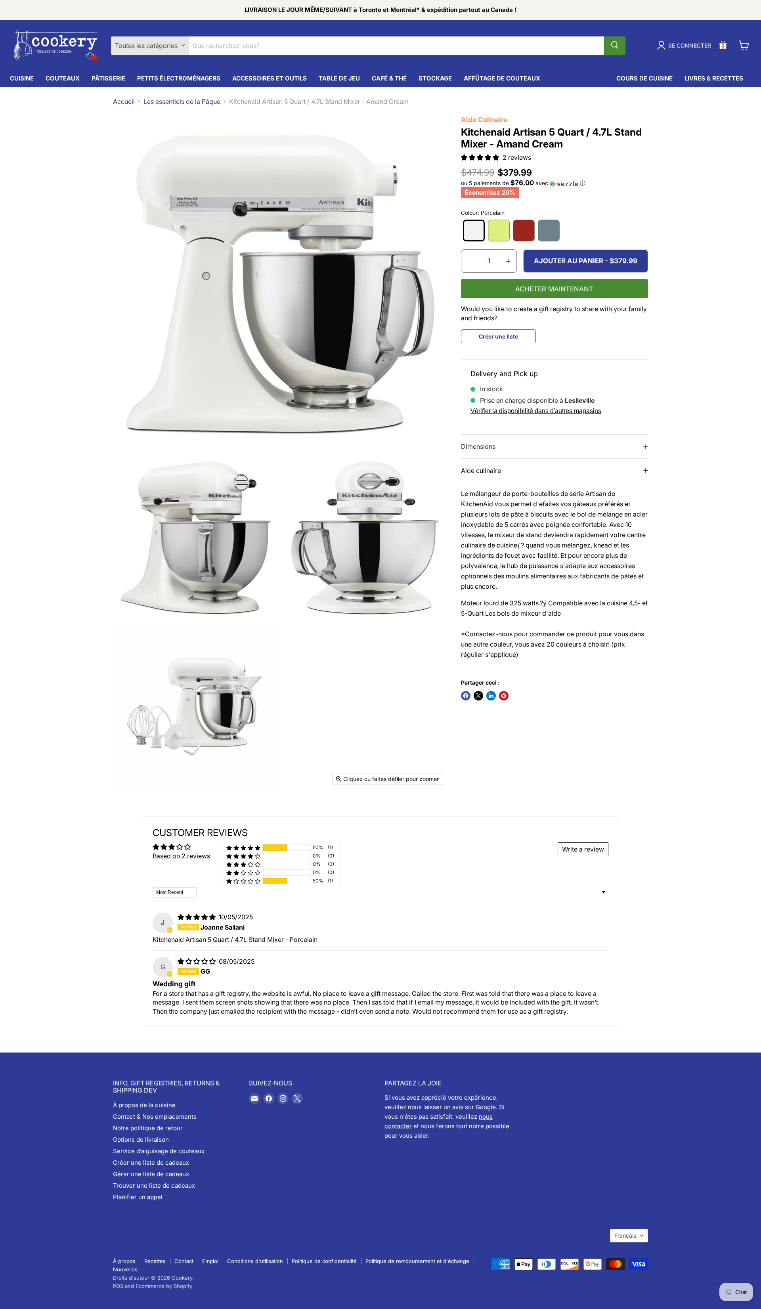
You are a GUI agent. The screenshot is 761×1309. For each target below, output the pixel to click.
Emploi (210, 1261)
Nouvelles (125, 1269)
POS (118, 1286)
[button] (481, 157)
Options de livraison (141, 1139)
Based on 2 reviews (181, 856)
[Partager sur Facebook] (465, 695)
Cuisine (22, 78)
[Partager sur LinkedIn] (491, 695)
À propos (124, 1261)
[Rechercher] (614, 45)
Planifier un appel (138, 1197)
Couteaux (63, 78)
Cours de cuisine (644, 78)
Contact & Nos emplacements (155, 1116)
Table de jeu (339, 78)
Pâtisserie (108, 78)
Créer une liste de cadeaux (151, 1162)
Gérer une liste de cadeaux (151, 1174)
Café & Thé (389, 78)
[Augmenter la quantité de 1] (508, 261)
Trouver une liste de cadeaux (154, 1185)
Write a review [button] (583, 849)
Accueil (124, 101)
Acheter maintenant (554, 289)
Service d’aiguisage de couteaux (159, 1151)
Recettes (155, 1261)
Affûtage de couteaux (502, 78)
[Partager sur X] (478, 695)
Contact (183, 1261)
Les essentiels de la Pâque (181, 101)
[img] (197, 917)
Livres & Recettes (714, 78)
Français (625, 1235)
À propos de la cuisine (144, 1105)
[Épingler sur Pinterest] (504, 695)
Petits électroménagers (178, 78)
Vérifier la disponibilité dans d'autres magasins (535, 411)
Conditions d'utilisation (255, 1261)
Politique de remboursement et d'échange (417, 1261)
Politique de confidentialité (324, 1261)
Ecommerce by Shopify (164, 1286)
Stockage (435, 78)
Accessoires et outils (269, 78)
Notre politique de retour (148, 1128)
